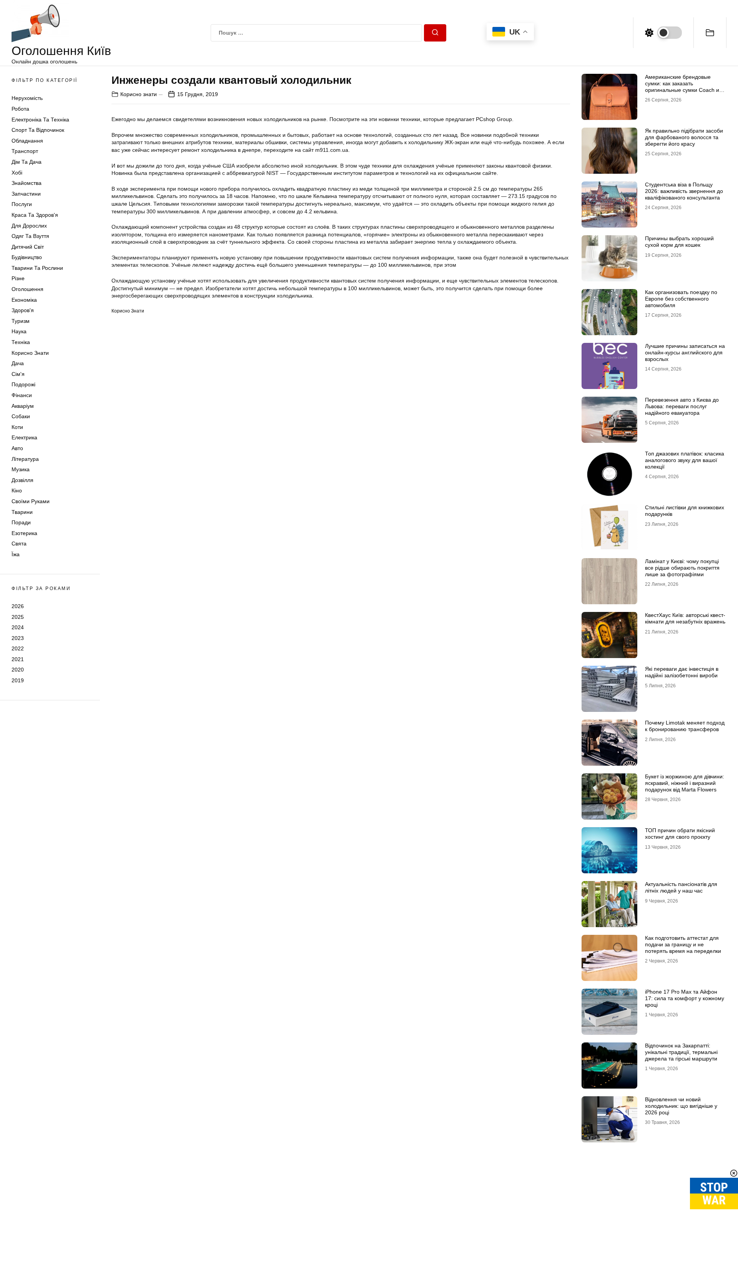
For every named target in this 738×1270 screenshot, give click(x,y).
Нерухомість (27, 98)
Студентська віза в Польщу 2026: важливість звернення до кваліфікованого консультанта (684, 191)
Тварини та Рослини (37, 268)
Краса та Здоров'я (35, 215)
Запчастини (26, 194)
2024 (18, 627)
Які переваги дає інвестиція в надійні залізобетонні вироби (681, 672)
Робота (20, 109)
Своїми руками (31, 501)
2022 (18, 648)
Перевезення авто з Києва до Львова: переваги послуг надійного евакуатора (682, 406)
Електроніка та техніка (40, 119)
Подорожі (23, 384)
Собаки (21, 416)
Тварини (22, 512)
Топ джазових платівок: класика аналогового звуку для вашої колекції (684, 460)
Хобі (17, 173)
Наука (19, 331)
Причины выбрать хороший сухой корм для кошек (679, 241)
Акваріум (23, 406)
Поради (21, 522)
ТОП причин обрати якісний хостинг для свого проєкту (680, 833)
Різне (18, 278)
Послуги (22, 204)
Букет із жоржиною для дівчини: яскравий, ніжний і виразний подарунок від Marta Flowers (684, 783)
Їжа (16, 554)
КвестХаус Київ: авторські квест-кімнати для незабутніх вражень (685, 618)
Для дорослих (29, 226)
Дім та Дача (27, 162)
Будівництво (27, 257)
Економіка (24, 300)
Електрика (24, 437)
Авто (17, 448)
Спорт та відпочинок (38, 130)
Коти (17, 427)
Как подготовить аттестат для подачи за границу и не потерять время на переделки (683, 944)
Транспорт (25, 151)
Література (25, 459)
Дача (18, 363)
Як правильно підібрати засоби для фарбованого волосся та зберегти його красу (684, 137)
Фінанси (22, 395)
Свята (19, 543)
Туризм (21, 321)
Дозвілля (22, 480)
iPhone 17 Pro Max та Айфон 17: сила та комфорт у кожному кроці (684, 998)
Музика (21, 469)
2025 (18, 616)
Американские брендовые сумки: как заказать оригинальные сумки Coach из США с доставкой (683, 86)
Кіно (17, 490)
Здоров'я (23, 310)
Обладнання (27, 141)
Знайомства (27, 183)
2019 (18, 680)
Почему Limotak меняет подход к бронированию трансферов (685, 726)
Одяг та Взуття (30, 236)
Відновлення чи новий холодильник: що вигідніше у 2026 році (681, 1105)
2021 (18, 659)
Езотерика (24, 533)
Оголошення (27, 289)
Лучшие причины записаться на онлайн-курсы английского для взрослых (685, 352)
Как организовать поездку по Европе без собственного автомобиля (681, 298)
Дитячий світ (28, 247)
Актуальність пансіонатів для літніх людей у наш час (681, 887)
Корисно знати (30, 353)
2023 (18, 638)
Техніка (21, 342)
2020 (18, 670)
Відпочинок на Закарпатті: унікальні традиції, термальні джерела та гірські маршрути (681, 1052)
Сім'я (18, 374)
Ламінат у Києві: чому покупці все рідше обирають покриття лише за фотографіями (682, 567)
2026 (18, 606)
